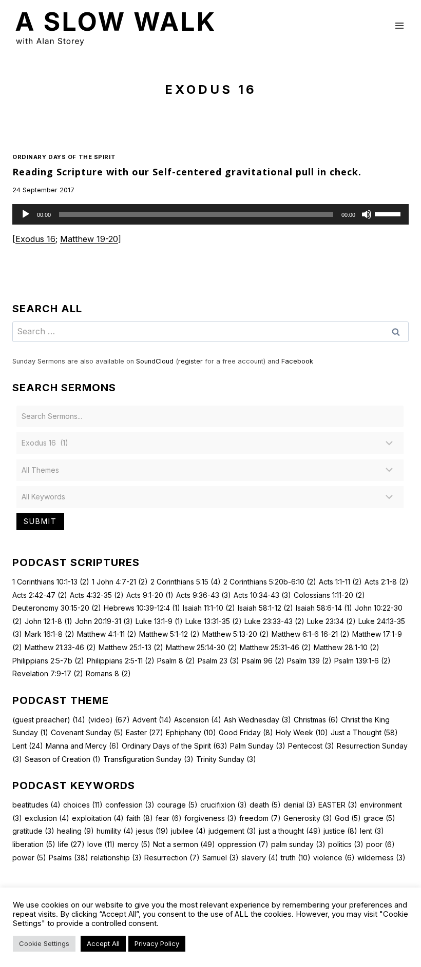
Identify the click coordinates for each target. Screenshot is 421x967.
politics (345, 844)
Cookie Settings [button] (44, 943)
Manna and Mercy (82, 745)
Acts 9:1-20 (150, 595)
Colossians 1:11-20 (329, 595)
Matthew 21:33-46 (60, 647)
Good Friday (246, 732)
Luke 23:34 (331, 621)
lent (372, 831)
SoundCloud (155, 361)
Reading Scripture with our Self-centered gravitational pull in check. (186, 172)
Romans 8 (108, 673)
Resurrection (172, 857)
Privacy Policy (157, 943)
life (71, 844)
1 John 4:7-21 (120, 581)
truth (296, 857)
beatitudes (36, 804)
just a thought (290, 831)
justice (340, 831)
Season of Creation (63, 759)
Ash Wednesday (257, 719)
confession (130, 804)
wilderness (381, 857)
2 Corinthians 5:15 (185, 581)
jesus (152, 831)
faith (139, 818)
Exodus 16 (35, 239)
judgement (232, 831)
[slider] (389, 213)
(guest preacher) (48, 719)
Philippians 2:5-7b (48, 660)
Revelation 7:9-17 (47, 673)
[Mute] (366, 214)
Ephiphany (191, 732)
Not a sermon (184, 844)
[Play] (26, 214)
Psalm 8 (176, 660)
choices (83, 804)
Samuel (220, 857)
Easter (144, 732)
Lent (27, 745)
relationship (116, 857)
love (101, 844)
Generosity (307, 818)
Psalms (68, 857)
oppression (243, 844)
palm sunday (298, 844)
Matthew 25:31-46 (275, 647)
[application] (210, 214)
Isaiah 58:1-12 (265, 607)
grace (379, 818)
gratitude (33, 831)
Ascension (197, 719)
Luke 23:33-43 (274, 621)
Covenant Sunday (87, 732)
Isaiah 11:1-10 (209, 607)
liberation (33, 844)
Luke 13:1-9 (159, 621)
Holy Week (302, 732)
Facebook (297, 361)
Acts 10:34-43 (262, 595)
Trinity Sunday (226, 759)
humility (115, 831)
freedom (260, 818)
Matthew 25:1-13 (131, 647)
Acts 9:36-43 (203, 595)
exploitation (98, 818)
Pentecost (311, 745)
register (190, 361)
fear (169, 818)
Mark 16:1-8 (49, 634)
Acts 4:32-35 (97, 595)
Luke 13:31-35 (213, 621)
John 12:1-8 (48, 621)
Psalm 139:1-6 (362, 660)
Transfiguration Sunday (148, 759)
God (348, 818)
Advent (151, 719)
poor (380, 844)
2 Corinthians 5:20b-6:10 (269, 581)
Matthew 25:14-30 (201, 647)
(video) (109, 719)
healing (75, 831)
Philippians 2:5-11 (121, 660)
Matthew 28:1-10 (346, 647)
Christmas (316, 719)
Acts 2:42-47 (39, 595)
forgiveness (210, 818)
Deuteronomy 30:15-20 (56, 607)
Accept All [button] (103, 943)
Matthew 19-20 (89, 239)
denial (299, 804)
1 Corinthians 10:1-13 (50, 581)
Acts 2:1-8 (387, 581)
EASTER (337, 804)
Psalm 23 (218, 660)
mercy (134, 844)
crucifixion (223, 804)
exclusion (47, 818)
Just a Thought (364, 732)
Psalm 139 (309, 660)
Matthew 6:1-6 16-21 (311, 634)
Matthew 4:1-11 (107, 634)
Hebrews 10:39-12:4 (142, 607)
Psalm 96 (263, 660)
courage (177, 804)
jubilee (188, 831)
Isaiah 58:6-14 (324, 607)
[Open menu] (399, 25)
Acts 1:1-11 (340, 581)
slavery (259, 857)
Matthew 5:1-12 (169, 634)
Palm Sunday (257, 745)
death (265, 804)
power (29, 857)
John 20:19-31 (104, 621)
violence (334, 857)
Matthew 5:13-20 (235, 634)
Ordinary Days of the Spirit (64, 156)
